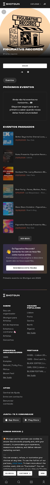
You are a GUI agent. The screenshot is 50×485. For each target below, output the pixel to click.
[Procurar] (19, 482)
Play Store (33, 420)
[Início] (11, 4)
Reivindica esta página (25, 268)
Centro (30, 320)
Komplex (7, 361)
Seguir (25, 66)
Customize (23, 473)
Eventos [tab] (10, 80)
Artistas (7, 336)
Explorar (35, 4)
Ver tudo (31, 333)
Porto (30, 316)
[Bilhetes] (31, 482)
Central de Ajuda (11, 392)
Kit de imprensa (11, 324)
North (30, 324)
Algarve (31, 328)
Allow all (9, 473)
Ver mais (25, 238)
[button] (25, 66)
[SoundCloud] (22, 72)
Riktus (6, 369)
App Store (14, 420)
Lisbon (30, 312)
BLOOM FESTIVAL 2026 (38, 371)
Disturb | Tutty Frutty (13, 365)
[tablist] (25, 80)
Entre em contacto (12, 396)
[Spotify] (28, 72)
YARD (5, 357)
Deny (43, 473)
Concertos (8, 340)
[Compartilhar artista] (44, 4)
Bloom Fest (8, 373)
